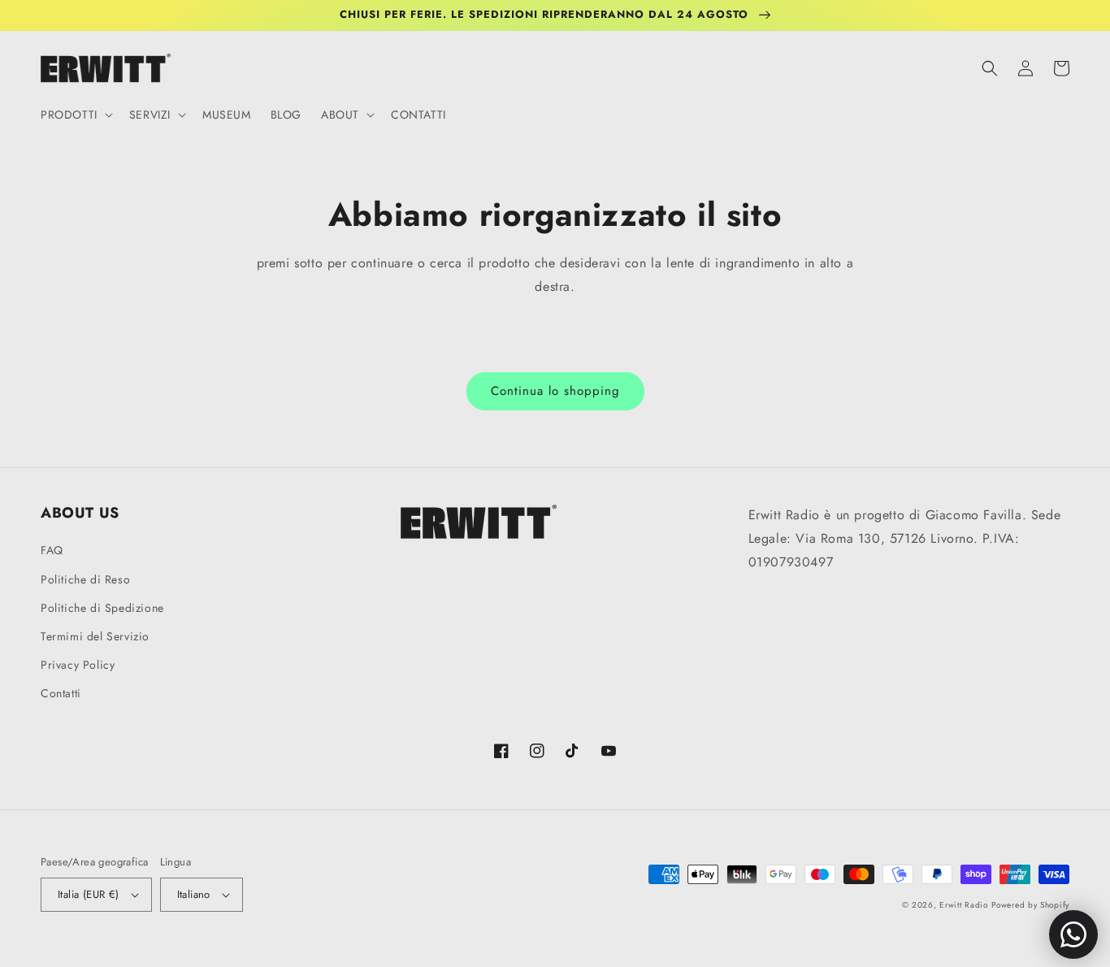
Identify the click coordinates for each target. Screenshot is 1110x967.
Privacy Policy (78, 665)
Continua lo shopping (555, 391)
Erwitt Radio (963, 905)
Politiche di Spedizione (102, 608)
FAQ (52, 550)
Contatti (61, 693)
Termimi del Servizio (95, 636)
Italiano (193, 894)
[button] (75, 115)
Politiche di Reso (85, 579)
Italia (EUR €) (88, 894)
